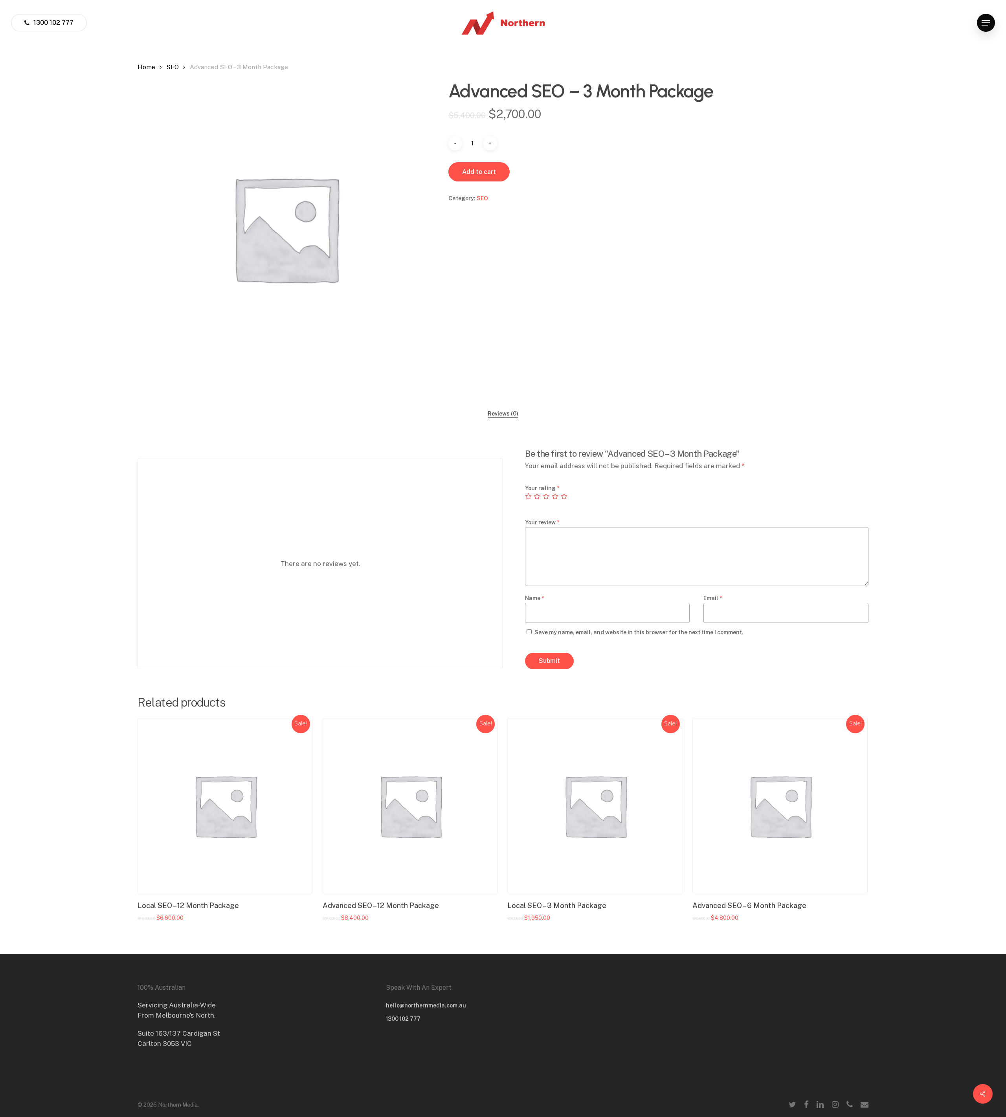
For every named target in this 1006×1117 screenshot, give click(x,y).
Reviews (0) (503, 413)
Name (534, 598)
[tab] (503, 413)
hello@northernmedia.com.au (426, 1005)
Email (712, 598)
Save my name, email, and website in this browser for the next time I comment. (638, 632)
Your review (542, 522)
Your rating (542, 488)
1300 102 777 (403, 1019)
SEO (172, 67)
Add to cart (479, 172)
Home (146, 67)
